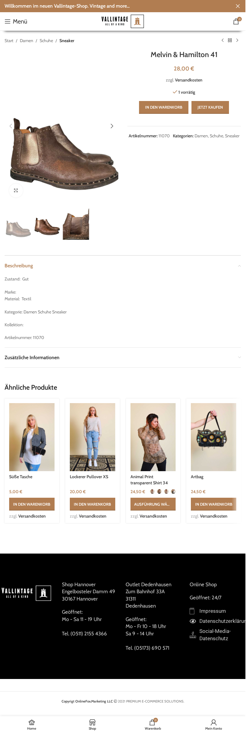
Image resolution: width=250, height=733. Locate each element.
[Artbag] (213, 437)
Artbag (197, 476)
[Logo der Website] (123, 20)
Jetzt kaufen (210, 107)
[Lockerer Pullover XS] (92, 437)
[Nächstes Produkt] (237, 40)
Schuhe (46, 40)
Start (9, 40)
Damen (26, 40)
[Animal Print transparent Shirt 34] (153, 437)
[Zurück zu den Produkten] (230, 40)
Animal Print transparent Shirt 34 (149, 480)
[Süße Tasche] (32, 437)
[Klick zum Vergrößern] (16, 190)
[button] (11, 126)
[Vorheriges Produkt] (222, 40)
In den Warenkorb (163, 107)
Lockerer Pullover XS (89, 476)
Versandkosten (188, 80)
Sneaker (66, 40)
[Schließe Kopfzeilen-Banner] (237, 6)
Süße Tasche (20, 476)
